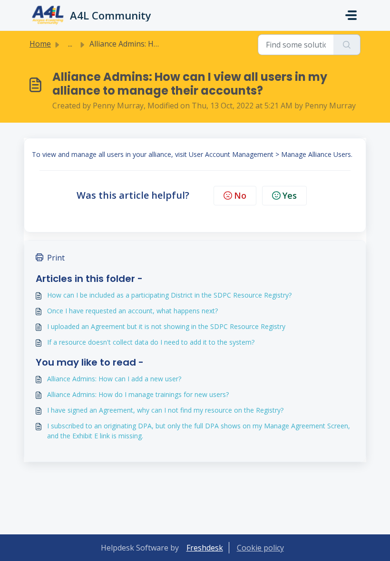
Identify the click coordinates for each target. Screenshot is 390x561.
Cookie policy (260, 547)
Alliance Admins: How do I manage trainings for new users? (138, 394)
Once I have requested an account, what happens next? (132, 310)
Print (56, 257)
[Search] (347, 44)
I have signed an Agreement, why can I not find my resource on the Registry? (165, 410)
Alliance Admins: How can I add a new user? (114, 378)
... (70, 44)
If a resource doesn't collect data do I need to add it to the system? (150, 342)
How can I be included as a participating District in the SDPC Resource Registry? (169, 295)
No (240, 195)
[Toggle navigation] (351, 15)
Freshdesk (204, 547)
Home (40, 44)
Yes (290, 195)
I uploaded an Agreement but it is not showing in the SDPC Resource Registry (166, 326)
